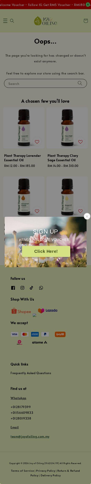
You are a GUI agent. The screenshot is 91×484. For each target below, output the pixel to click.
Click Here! (46, 251)
